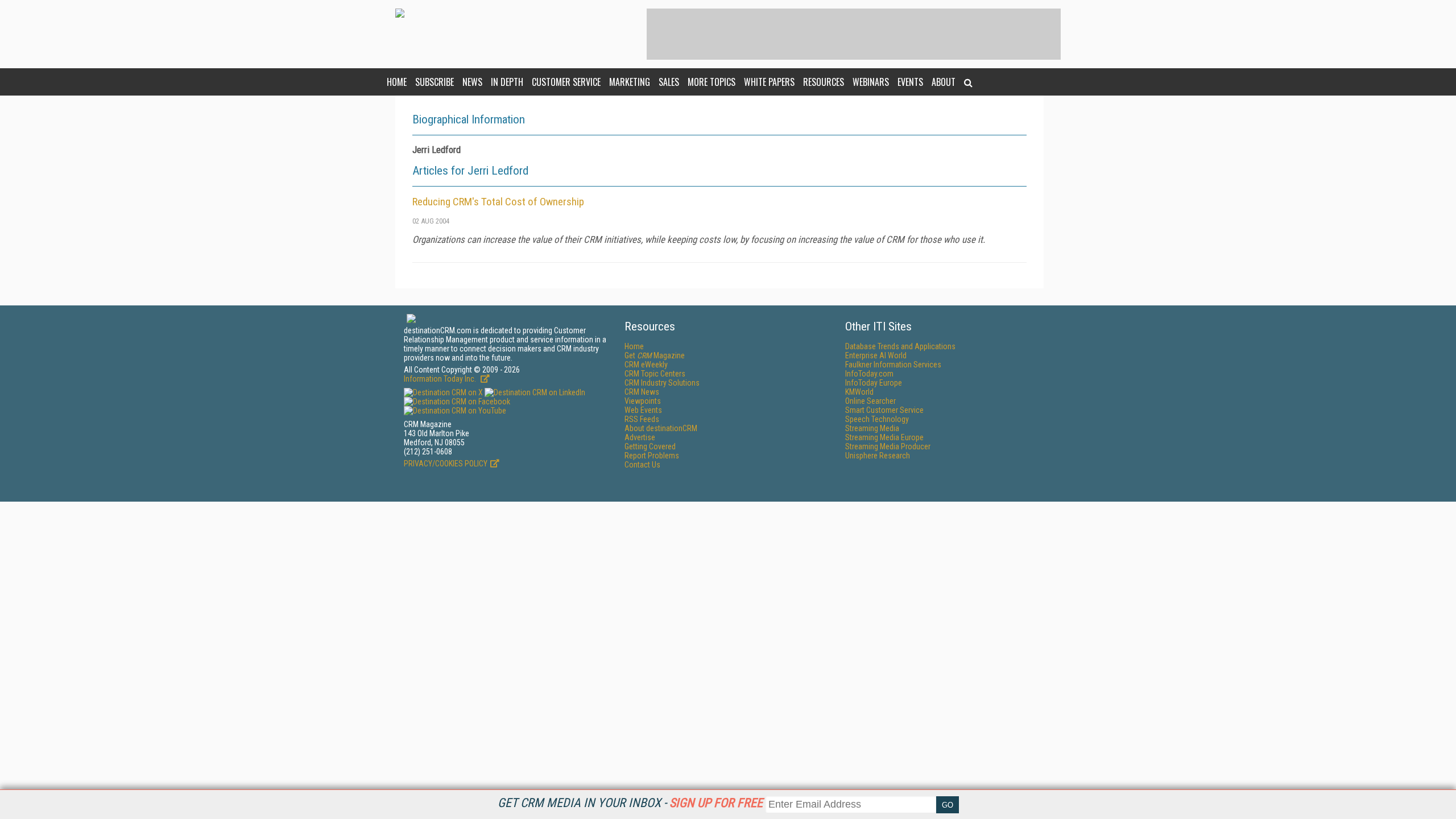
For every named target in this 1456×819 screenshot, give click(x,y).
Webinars (871, 82)
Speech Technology (877, 419)
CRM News (641, 391)
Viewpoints (642, 401)
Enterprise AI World (876, 355)
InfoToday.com (869, 373)
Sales (669, 82)
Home (397, 82)
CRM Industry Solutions (662, 382)
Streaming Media (872, 428)
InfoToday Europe (873, 382)
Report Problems (651, 455)
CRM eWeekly (646, 364)
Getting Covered (650, 446)
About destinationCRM (660, 428)
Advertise (639, 437)
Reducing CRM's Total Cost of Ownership (498, 201)
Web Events (643, 410)
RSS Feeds (641, 419)
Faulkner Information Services (893, 364)
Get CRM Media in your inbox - (630, 803)
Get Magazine (654, 355)
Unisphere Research (877, 455)
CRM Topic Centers (654, 373)
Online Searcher (870, 401)
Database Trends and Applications (900, 346)
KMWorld (859, 391)
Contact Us (642, 464)
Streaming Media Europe (884, 437)
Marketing (629, 82)
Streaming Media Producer (887, 446)
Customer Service (566, 82)
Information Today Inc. (441, 378)
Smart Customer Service (884, 410)
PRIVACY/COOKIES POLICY (445, 463)
